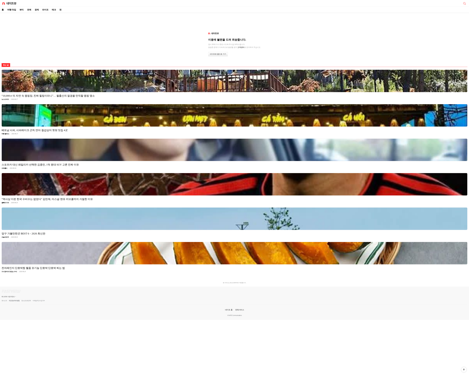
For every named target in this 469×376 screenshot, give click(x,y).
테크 (54, 10)
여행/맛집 (11, 10)
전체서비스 (239, 310)
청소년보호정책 (26, 300)
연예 (29, 10)
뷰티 (22, 10)
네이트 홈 (229, 310)
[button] (464, 370)
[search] (464, 3)
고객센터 (240, 47)
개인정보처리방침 (14, 300)
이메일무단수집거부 (39, 300)
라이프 (45, 10)
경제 (37, 10)
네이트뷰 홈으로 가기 (218, 54)
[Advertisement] (234, 21)
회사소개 (4, 300)
